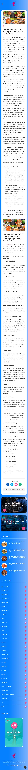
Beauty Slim (4, 591)
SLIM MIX (3, 671)
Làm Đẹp (4, 647)
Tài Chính (4, 683)
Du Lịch (3, 615)
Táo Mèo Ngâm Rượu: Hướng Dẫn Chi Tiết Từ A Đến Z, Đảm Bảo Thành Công (17, 557)
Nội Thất (3, 663)
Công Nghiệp (5, 599)
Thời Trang (4, 691)
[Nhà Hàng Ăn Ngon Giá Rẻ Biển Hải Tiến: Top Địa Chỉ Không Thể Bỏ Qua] (4, 551)
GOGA (3, 631)
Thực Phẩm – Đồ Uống (7, 694)
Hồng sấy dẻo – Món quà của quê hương (17, 564)
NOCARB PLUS (5, 659)
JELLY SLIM (4, 635)
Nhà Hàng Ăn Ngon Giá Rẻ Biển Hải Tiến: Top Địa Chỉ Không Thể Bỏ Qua (17, 550)
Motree (3, 651)
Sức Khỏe (4, 679)
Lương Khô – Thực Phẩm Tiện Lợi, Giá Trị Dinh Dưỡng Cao (17, 542)
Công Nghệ (4, 595)
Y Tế (2, 706)
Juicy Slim (4, 639)
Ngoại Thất (4, 655)
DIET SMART (4, 611)
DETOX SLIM (4, 603)
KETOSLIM (4, 643)
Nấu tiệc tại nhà (7, 245)
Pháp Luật (4, 667)
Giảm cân (4, 623)
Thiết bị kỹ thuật (6, 687)
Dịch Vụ (3, 607)
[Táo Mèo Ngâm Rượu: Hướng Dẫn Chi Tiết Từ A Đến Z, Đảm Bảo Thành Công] (4, 558)
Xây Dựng (4, 698)
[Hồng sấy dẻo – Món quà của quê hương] (4, 566)
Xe (2, 702)
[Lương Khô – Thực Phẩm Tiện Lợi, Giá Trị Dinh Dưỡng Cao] (4, 544)
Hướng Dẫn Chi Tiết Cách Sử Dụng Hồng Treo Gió (17, 571)
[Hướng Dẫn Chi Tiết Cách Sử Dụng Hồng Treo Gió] (4, 573)
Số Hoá (3, 675)
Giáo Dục (4, 627)
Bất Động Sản (5, 587)
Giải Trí (3, 619)
